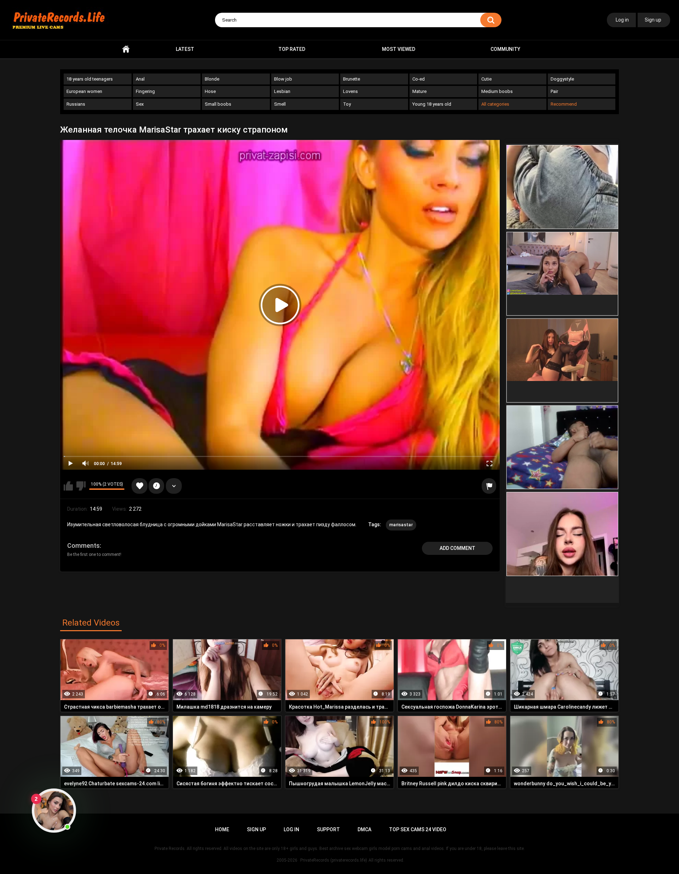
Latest (185, 49)
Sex (140, 104)
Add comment (457, 548)
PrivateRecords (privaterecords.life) (333, 860)
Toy (347, 104)
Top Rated (291, 49)
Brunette (351, 79)
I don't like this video (81, 486)
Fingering (145, 91)
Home (126, 49)
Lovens (350, 91)
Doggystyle (562, 79)
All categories (495, 104)
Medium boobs (497, 91)
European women (84, 91)
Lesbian (282, 91)
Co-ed (418, 79)
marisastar (401, 524)
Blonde (212, 79)
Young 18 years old (431, 104)
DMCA (364, 829)
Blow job (283, 79)
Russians (75, 104)
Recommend (564, 104)
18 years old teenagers (89, 79)
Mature (419, 91)
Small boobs (218, 104)
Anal (140, 79)
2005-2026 (287, 860)
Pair (554, 91)
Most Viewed (398, 49)
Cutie (486, 79)
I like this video (68, 486)
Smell (280, 104)
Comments (83, 545)
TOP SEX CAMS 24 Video (417, 829)
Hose (210, 91)
